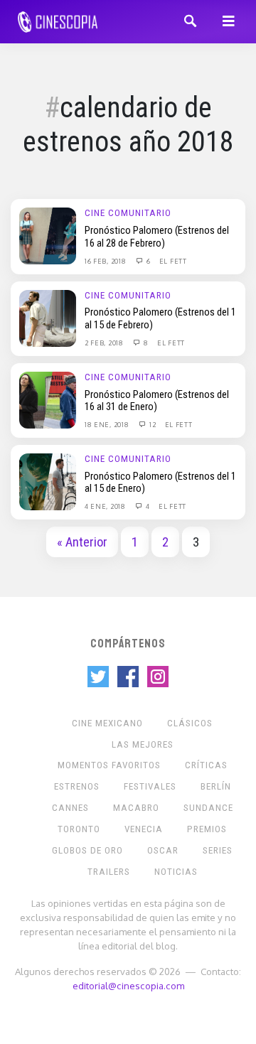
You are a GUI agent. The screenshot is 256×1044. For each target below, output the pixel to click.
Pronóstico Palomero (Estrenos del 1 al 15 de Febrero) (160, 318)
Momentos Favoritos (109, 765)
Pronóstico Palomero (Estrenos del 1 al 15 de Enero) (160, 482)
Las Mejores (143, 744)
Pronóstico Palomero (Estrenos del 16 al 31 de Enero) (157, 401)
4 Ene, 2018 (106, 506)
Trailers (108, 871)
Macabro (136, 807)
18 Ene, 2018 (108, 424)
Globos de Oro (87, 850)
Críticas (206, 765)
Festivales (150, 786)
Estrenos (77, 786)
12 (151, 424)
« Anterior (82, 542)
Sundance (208, 807)
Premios (207, 829)
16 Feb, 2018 (106, 261)
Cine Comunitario (128, 213)
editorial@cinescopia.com (128, 985)
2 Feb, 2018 (105, 342)
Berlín (216, 786)
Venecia (143, 829)
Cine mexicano (107, 723)
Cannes (70, 807)
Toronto (79, 829)
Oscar (162, 850)
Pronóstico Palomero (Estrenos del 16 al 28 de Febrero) (157, 236)
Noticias (176, 871)
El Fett (173, 261)
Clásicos (190, 723)
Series (218, 850)
